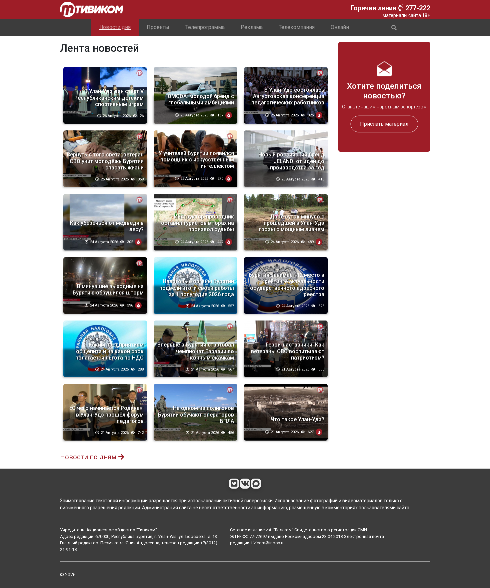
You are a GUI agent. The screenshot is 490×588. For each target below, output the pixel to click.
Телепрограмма (205, 27)
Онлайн (340, 27)
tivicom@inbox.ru (268, 542)
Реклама (252, 27)
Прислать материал (384, 123)
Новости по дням (88, 457)
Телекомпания (297, 27)
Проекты (158, 27)
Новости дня (115, 27)
